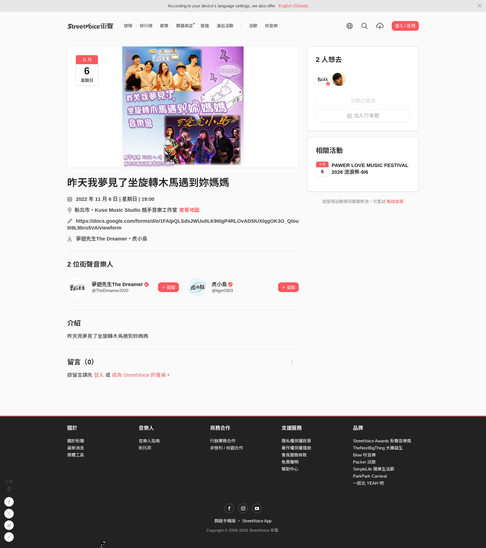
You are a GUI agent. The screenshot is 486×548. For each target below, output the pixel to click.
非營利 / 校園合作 (226, 447)
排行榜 (146, 25)
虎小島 (219, 284)
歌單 (164, 25)
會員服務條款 (294, 455)
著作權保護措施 (296, 447)
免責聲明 (290, 462)
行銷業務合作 (222, 440)
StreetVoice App (256, 520)
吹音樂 (271, 25)
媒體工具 (75, 455)
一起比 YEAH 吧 (368, 483)
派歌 (253, 25)
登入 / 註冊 (405, 25)
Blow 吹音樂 (364, 455)
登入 (99, 375)
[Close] (479, 6)
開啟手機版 (225, 520)
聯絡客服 (395, 201)
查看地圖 (189, 210)
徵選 (205, 25)
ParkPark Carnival (370, 476)
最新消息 (75, 447)
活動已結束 (363, 101)
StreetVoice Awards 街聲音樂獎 (382, 440)
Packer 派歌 (364, 462)
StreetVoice (90, 26)
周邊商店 (184, 25)
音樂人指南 (149, 440)
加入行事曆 (366, 116)
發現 (128, 25)
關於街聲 (75, 440)
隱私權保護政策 (296, 440)
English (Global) (293, 5)
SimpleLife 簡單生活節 (373, 469)
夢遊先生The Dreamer (117, 284)
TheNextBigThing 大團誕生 (378, 447)
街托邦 (145, 447)
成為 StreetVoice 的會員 (139, 375)
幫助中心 (290, 469)
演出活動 (225, 25)
